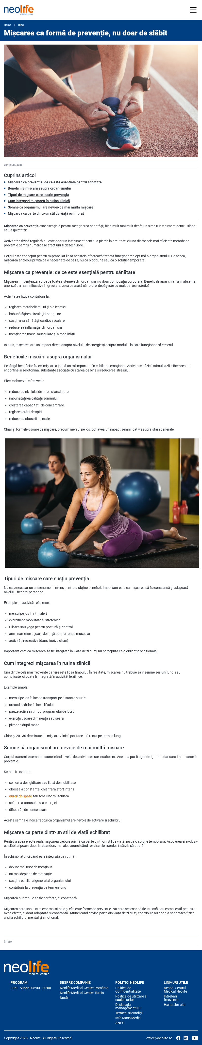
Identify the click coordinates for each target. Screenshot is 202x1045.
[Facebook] (16, 942)
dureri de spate (20, 796)
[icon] (178, 1038)
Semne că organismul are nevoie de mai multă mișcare (50, 207)
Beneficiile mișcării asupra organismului (39, 188)
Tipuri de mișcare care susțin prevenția (38, 195)
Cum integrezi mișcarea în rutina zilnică (39, 201)
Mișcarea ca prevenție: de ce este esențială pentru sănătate (55, 182)
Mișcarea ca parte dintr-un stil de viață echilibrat (46, 213)
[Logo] (26, 968)
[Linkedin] (23, 942)
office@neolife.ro (159, 1038)
